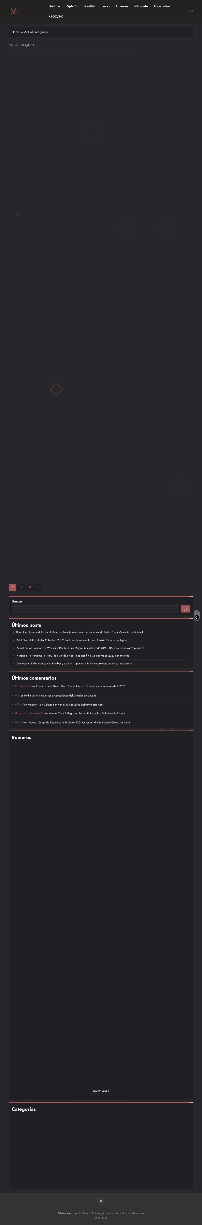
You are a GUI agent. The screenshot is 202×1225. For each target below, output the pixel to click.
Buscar (17, 601)
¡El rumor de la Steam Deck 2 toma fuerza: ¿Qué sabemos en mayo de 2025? (80, 686)
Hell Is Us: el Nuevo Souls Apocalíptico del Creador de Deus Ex (60, 695)
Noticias (55, 6)
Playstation (162, 6)
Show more (101, 1091)
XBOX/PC (56, 16)
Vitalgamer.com (67, 1213)
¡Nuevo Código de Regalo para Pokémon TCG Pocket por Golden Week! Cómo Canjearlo (79, 722)
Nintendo (141, 6)
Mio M (19, 704)
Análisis (90, 6)
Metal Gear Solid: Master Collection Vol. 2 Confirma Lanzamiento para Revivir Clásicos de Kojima (71, 640)
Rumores (122, 6)
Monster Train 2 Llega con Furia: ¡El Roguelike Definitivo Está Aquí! (66, 705)
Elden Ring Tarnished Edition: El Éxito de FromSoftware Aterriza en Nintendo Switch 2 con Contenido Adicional (79, 632)
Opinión (72, 6)
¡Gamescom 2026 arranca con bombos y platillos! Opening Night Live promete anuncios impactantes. (74, 663)
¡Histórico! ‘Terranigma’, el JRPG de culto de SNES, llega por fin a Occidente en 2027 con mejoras (72, 656)
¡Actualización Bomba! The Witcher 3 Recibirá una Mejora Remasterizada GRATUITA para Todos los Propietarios (80, 648)
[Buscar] (185, 608)
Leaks (106, 6)
